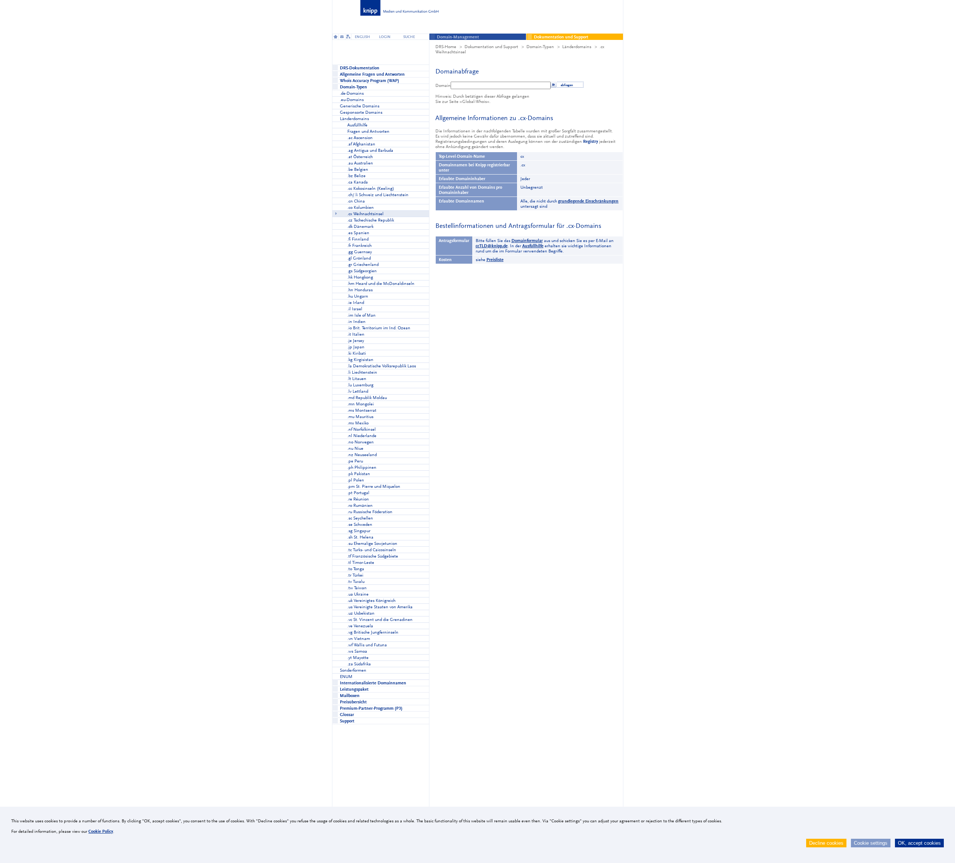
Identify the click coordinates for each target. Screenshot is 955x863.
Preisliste (495, 259)
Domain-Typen (540, 46)
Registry (590, 141)
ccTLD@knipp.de (492, 245)
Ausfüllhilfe (533, 245)
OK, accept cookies (919, 843)
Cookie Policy (100, 831)
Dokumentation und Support (491, 46)
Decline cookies (826, 843)
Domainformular (527, 240)
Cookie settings (870, 843)
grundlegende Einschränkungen (588, 201)
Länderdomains (576, 46)
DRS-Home (445, 46)
